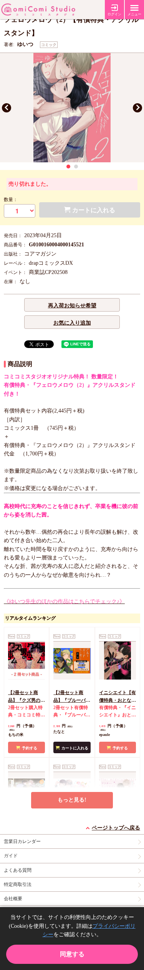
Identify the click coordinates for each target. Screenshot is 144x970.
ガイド (11, 855)
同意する (72, 954)
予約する (29, 748)
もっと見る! (72, 800)
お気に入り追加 (72, 323)
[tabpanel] (72, 107)
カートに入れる (74, 748)
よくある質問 (17, 870)
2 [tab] (76, 166)
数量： (11, 199)
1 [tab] (68, 166)
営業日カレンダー (22, 841)
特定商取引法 (17, 884)
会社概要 (13, 898)
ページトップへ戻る (116, 828)
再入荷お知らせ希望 (72, 305)
